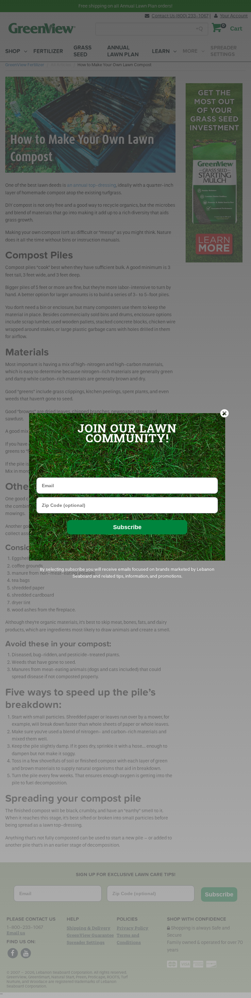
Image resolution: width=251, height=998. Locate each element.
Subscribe (127, 527)
